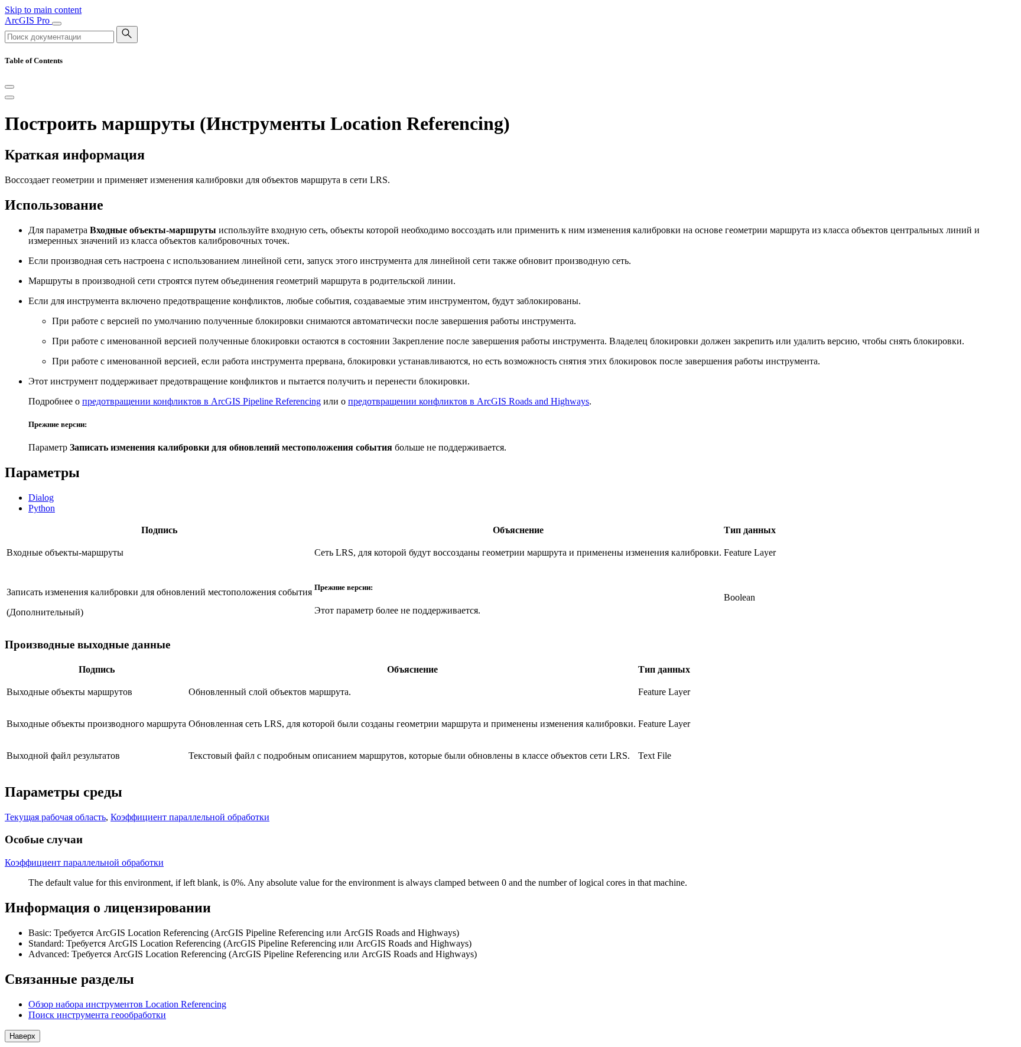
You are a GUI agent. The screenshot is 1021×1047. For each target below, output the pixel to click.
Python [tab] (41, 508)
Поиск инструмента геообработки (97, 1015)
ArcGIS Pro (28, 20)
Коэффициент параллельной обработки (189, 817)
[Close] (9, 87)
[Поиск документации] (127, 34)
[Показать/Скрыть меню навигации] (56, 23)
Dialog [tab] (41, 497)
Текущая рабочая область (55, 817)
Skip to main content (43, 10)
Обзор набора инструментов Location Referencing (127, 1004)
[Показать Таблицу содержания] (9, 97)
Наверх (22, 1036)
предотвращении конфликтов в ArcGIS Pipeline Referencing (201, 401)
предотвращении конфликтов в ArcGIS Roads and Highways (468, 401)
